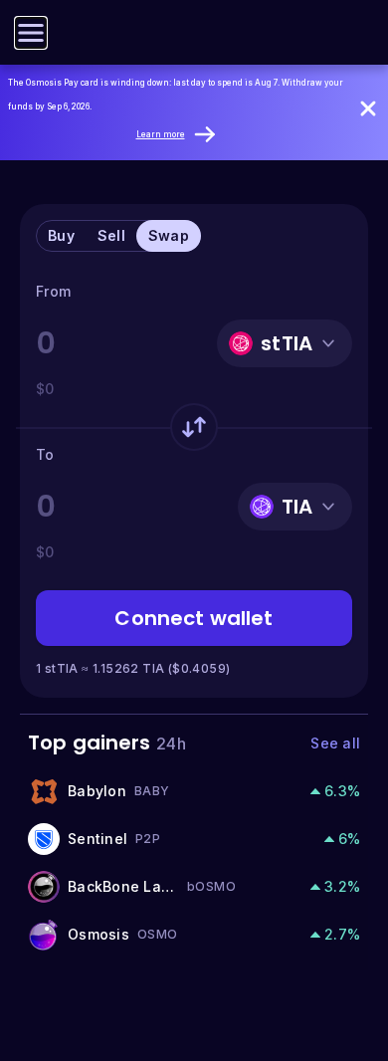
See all (335, 743)
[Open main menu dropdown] (31, 33)
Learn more (160, 134)
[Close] (368, 108)
